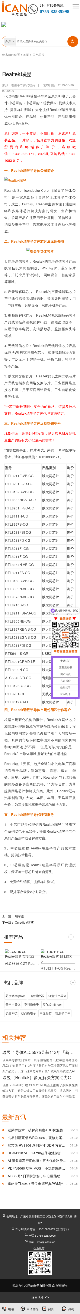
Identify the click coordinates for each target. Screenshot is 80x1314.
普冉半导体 (13, 1004)
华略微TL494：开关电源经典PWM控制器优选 (37, 1183)
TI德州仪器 (36, 996)
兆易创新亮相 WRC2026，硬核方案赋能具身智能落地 (37, 1137)
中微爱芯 (46, 1013)
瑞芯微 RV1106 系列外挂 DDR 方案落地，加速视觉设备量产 (37, 1145)
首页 (26, 55)
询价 (70, 475)
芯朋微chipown (16, 996)
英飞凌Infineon (53, 1004)
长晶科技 (11, 1013)
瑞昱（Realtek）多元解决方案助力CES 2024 (40, 1077)
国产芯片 (38, 55)
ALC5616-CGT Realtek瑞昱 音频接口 (22, 963)
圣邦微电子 (31, 1004)
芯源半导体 (62, 1013)
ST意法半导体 (57, 996)
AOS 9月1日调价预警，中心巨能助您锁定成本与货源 (37, 1175)
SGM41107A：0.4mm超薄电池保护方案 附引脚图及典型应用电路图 (37, 1152)
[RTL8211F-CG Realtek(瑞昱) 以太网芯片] (58, 956)
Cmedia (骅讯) (24, 922)
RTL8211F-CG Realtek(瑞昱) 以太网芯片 (58, 968)
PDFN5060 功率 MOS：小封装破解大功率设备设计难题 (37, 1168)
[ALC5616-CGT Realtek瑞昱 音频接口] (22, 954)
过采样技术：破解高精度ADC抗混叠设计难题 (37, 1130)
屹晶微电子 (28, 1013)
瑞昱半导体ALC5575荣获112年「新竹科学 (40, 1052)
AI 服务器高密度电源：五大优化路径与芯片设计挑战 (37, 1160)
